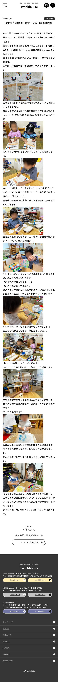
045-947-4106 (40, 594)
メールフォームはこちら (29, 542)
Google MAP (15, 580)
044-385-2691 (40, 580)
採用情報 (6, 654)
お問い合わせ (8, 661)
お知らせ (6, 629)
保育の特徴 (7, 635)
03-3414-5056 (40, 611)
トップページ (8, 622)
